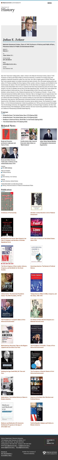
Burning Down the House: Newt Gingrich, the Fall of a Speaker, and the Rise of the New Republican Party (13, 240)
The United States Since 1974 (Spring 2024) (15, 121)
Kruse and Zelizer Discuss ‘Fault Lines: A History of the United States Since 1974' (9, 161)
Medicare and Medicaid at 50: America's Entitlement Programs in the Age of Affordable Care (12, 424)
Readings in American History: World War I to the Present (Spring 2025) (23, 119)
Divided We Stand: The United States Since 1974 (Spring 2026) (20, 115)
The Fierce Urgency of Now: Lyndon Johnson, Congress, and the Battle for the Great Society (14, 268)
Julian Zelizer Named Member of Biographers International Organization (48, 143)
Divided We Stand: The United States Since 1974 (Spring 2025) (20, 117)
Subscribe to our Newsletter (50, 442)
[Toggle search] (56, 3)
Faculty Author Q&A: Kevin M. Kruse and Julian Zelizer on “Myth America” (29, 143)
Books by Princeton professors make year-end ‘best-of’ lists (8, 143)
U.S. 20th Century (7, 168)
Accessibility (6, 455)
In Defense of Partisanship (8, 212)
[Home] (8, 9)
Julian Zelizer (7, 55)
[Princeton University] (11, 2)
